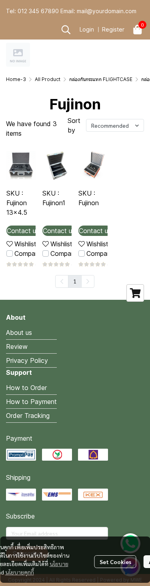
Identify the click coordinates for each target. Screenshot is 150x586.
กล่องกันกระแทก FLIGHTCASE (100, 79)
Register (113, 29)
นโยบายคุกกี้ (19, 572)
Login (87, 29)
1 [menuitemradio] (74, 281)
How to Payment (31, 402)
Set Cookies (115, 561)
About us (19, 333)
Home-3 (16, 79)
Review (17, 346)
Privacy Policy (27, 360)
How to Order (26, 388)
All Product (47, 79)
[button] (66, 29)
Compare (27, 253)
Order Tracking (28, 416)
